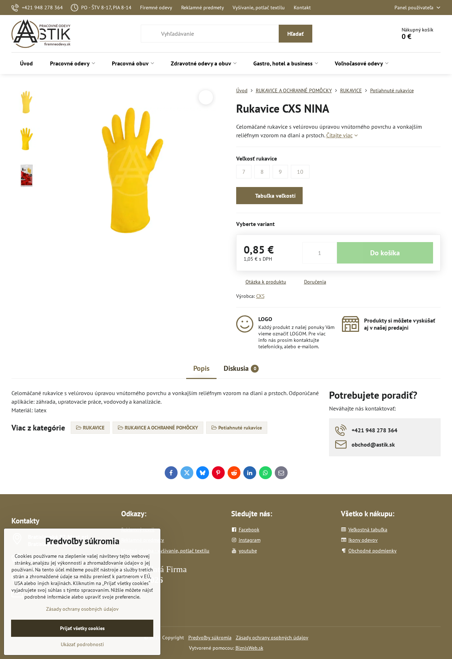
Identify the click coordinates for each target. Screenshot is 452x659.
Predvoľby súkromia (210, 637)
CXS (260, 296)
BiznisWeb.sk (249, 648)
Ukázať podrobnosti (82, 644)
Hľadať (295, 33)
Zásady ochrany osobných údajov (272, 637)
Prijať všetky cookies (82, 628)
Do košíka (385, 252)
